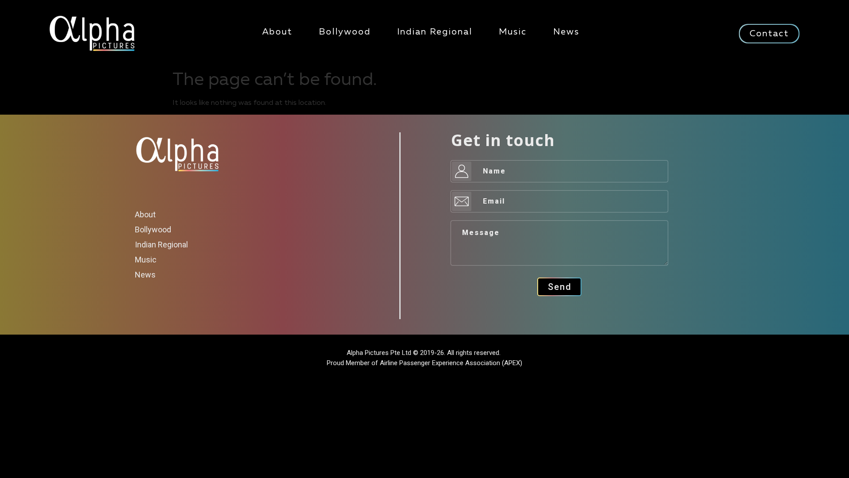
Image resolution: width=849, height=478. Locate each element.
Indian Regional (434, 31)
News (566, 31)
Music (513, 31)
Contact (769, 33)
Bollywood (345, 31)
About (277, 31)
